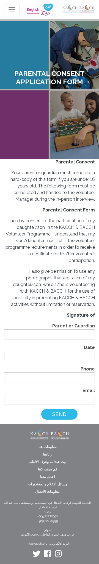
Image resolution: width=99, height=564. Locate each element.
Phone (88, 369)
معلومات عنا (47, 447)
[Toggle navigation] (12, 9)
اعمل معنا (47, 477)
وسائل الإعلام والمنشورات (47, 484)
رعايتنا (47, 454)
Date (89, 347)
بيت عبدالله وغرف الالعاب (48, 462)
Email (88, 390)
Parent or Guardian (73, 326)
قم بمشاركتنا (47, 469)
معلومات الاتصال (47, 491)
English (33, 10)
